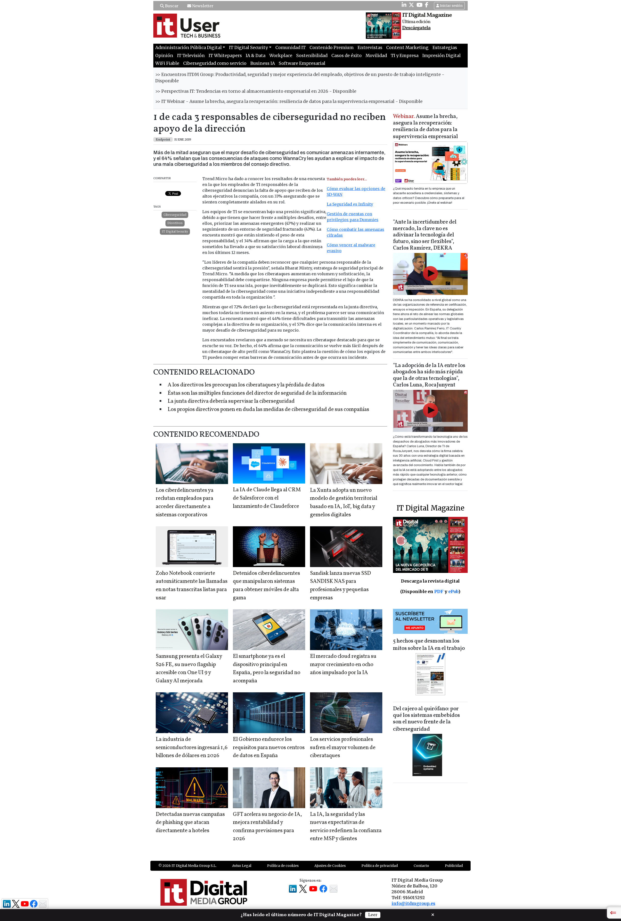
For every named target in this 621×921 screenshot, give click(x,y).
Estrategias (445, 47)
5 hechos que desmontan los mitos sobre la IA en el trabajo (429, 644)
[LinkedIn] (404, 4)
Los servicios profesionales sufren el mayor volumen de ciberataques (343, 748)
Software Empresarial (302, 63)
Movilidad (376, 55)
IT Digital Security (175, 231)
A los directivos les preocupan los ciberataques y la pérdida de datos (246, 385)
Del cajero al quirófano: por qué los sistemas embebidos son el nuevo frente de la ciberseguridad (426, 719)
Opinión (164, 55)
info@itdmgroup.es (413, 903)
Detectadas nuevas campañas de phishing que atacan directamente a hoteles (190, 823)
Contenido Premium (332, 47)
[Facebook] (426, 4)
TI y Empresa (404, 55)
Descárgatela (416, 28)
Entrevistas (370, 47)
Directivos (175, 223)
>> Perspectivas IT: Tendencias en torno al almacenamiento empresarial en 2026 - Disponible (255, 91)
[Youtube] (420, 4)
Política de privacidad (379, 865)
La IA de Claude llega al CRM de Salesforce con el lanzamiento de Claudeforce (267, 498)
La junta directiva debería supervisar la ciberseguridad (231, 401)
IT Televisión (191, 55)
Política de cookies (283, 865)
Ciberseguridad (174, 215)
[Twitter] (411, 4)
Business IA (262, 63)
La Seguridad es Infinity (350, 204)
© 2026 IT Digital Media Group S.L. (187, 865)
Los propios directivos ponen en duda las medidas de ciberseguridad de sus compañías (268, 409)
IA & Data (255, 55)
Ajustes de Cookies (330, 865)
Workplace (280, 55)
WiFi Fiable (167, 63)
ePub (453, 591)
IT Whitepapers (225, 55)
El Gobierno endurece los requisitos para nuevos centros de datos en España (269, 748)
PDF (438, 591)
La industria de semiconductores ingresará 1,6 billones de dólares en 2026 (192, 748)
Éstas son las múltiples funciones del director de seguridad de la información (257, 393)
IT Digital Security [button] (248, 47)
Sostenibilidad (311, 55)
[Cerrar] (433, 914)
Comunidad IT (290, 47)
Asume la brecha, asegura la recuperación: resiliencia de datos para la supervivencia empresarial (425, 127)
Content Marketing (407, 47)
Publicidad (454, 865)
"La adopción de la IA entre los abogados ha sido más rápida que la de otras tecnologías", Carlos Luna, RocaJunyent (429, 375)
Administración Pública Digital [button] (188, 47)
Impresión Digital (441, 55)
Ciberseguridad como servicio (214, 63)
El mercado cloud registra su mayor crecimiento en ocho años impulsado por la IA (343, 665)
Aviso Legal (241, 865)
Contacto (421, 865)
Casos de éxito (346, 55)
